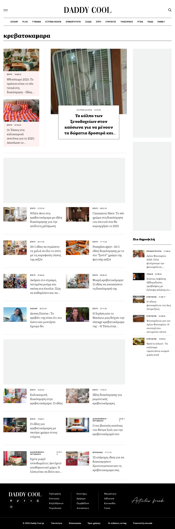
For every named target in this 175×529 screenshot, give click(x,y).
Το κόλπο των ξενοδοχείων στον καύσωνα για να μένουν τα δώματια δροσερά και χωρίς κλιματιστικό (88, 127)
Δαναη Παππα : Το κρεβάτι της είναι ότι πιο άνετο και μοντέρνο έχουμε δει (46, 319)
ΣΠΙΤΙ (98, 22)
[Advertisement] (64, 180)
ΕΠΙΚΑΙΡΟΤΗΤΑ (73, 22)
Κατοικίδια (109, 503)
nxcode (148, 523)
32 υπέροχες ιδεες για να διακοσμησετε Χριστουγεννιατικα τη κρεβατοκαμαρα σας (108, 463)
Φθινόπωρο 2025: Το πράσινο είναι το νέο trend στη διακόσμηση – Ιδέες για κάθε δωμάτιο (20, 87)
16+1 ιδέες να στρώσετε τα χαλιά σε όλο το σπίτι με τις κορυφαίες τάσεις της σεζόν (45, 252)
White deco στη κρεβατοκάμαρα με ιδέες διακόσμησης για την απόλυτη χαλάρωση (46, 219)
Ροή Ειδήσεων (56, 503)
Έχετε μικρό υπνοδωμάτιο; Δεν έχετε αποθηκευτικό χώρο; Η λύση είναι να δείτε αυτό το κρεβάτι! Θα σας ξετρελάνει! (46, 469)
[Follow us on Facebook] (24, 500)
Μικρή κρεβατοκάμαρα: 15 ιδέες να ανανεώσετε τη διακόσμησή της (108, 284)
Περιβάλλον (83, 503)
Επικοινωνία (75, 523)
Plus (25, 22)
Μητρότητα (110, 493)
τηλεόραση (126, 22)
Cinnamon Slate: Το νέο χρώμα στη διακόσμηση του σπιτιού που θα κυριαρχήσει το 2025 (108, 219)
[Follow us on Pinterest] (11, 500)
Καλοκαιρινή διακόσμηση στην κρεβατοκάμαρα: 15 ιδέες (46, 398)
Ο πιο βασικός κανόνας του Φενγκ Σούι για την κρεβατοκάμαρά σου (108, 429)
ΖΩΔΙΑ (150, 274)
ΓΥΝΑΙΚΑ (36, 22)
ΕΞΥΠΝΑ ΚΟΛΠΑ (84, 110)
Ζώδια (88, 22)
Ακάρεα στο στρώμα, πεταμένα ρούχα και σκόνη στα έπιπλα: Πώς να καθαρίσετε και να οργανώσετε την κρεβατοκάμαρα (45, 290)
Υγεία (140, 22)
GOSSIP (34, 309)
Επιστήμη (82, 493)
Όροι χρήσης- (94, 523)
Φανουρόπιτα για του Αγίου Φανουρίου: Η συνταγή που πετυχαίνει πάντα (158, 326)
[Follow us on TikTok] (17, 500)
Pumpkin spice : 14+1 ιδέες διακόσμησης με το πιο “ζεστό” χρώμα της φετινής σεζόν (108, 252)
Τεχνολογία (55, 508)
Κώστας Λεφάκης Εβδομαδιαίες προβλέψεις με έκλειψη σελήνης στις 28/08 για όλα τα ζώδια (158, 288)
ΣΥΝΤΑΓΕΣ (111, 22)
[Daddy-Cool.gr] (87, 10)
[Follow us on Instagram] (11, 506)
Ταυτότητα (56, 523)
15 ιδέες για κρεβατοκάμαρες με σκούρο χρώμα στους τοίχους (43, 430)
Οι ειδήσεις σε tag (117, 523)
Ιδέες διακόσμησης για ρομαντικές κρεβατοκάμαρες (107, 398)
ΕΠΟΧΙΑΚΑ (98, 452)
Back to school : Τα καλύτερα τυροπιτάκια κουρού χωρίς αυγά (158, 349)
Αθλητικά (109, 498)
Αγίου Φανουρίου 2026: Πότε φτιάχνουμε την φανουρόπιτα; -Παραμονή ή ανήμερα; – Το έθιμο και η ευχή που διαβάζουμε (158, 268)
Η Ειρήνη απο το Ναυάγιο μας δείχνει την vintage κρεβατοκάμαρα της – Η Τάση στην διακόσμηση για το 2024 (108, 321)
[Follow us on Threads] (37, 500)
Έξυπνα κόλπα (53, 22)
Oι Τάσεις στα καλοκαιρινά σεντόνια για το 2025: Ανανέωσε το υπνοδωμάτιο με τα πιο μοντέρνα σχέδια (21, 140)
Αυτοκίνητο (83, 508)
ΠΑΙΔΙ (150, 22)
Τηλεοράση (55, 493)
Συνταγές (54, 498)
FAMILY (161, 22)
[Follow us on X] (31, 500)
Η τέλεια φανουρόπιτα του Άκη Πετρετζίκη (159, 305)
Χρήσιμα (81, 498)
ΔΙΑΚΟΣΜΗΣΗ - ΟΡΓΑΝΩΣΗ (100, 420)
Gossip (14, 22)
